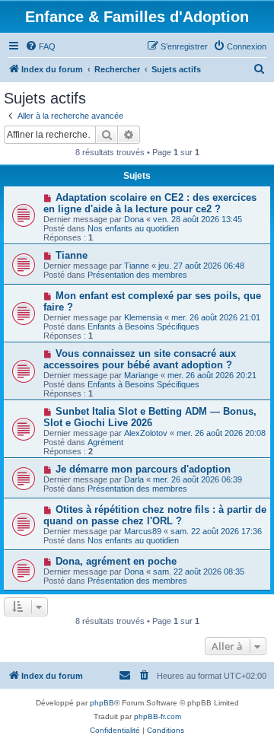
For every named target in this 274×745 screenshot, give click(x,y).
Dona (134, 219)
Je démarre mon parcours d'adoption (143, 469)
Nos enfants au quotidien (133, 228)
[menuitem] (40, 46)
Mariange (141, 375)
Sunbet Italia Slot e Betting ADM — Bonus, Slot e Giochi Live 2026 (149, 417)
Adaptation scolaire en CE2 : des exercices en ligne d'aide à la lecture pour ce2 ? (149, 203)
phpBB (102, 703)
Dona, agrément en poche (116, 561)
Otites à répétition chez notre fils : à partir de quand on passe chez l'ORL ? (154, 515)
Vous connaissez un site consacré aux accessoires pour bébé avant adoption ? (139, 359)
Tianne (72, 255)
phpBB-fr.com (157, 716)
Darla (134, 479)
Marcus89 (142, 531)
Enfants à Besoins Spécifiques (143, 326)
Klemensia (143, 317)
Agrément (105, 442)
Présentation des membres (137, 274)
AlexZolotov (145, 433)
